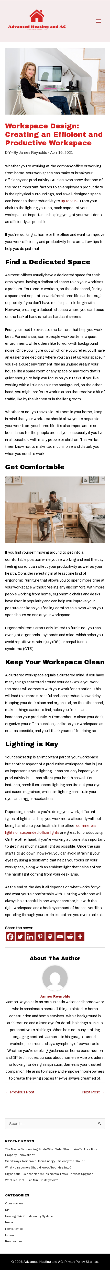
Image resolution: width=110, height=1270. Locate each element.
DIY (7, 152)
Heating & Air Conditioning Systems (29, 1216)
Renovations (14, 1241)
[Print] (50, 936)
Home (9, 1222)
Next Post (93, 1092)
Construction (14, 1203)
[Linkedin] (30, 936)
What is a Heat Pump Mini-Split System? (31, 1180)
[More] (79, 936)
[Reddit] (69, 936)
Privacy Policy (74, 1262)
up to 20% (69, 201)
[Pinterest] (40, 936)
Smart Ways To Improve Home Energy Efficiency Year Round (45, 1161)
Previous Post (20, 1092)
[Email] (60, 936)
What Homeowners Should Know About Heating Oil (39, 1167)
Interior (10, 1235)
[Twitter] (20, 936)
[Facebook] (10, 936)
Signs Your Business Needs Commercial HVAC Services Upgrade (49, 1173)
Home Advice (14, 1228)
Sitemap (92, 1262)
